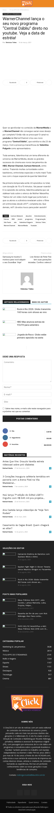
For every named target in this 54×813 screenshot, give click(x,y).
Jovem (20, 219)
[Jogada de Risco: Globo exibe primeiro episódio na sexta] (9, 337)
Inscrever (47, 445)
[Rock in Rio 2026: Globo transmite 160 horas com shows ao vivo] (9, 312)
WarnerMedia (23, 225)
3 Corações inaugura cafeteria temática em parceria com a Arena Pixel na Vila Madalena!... (26, 479)
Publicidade (11, 802)
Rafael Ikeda (8, 468)
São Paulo (7, 222)
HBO (13, 219)
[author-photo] (27, 285)
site (15, 222)
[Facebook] (20, 792)
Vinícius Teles (41, 222)
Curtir (48, 432)
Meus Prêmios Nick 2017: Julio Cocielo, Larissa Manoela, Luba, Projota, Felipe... (32, 602)
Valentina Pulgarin (26, 222)
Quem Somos (34, 802)
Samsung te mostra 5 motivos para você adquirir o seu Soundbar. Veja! (14, 260)
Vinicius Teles (11, 42)
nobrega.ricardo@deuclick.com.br (31, 775)
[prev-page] (24, 347)
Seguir (48, 438)
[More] (49, 82)
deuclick (29, 216)
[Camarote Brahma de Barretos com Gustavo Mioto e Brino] (9, 557)
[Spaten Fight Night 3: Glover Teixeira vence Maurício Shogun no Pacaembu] (9, 570)
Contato (44, 802)
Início (5, 10)
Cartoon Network (17, 216)
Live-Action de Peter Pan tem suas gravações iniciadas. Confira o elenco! (39, 260)
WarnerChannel (9, 225)
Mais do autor (40, 302)
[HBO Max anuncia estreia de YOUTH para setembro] (9, 325)
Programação (41, 219)
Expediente (22, 802)
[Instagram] (27, 792)
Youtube (34, 225)
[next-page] (28, 347)
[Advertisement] (27, 62)
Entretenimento (40, 216)
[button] (4, 3)
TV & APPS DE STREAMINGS (19, 10)
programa (29, 219)
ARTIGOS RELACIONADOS (16, 302)
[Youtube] (34, 792)
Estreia (6, 219)
